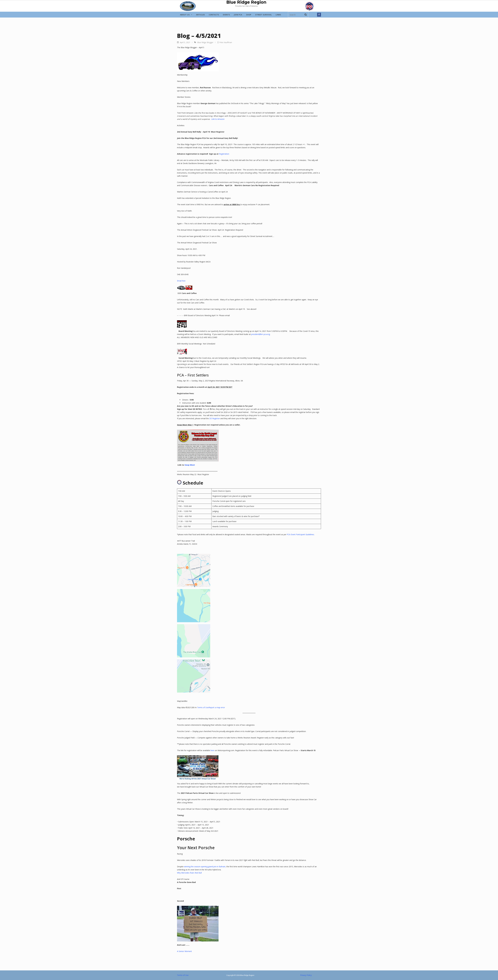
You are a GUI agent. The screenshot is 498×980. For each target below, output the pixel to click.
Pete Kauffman (225, 42)
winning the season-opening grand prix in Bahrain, (205, 866)
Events (226, 14)
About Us (185, 14)
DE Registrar (214, 418)
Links (278, 14)
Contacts (214, 14)
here (212, 750)
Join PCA (238, 14)
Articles (200, 14)
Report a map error (217, 707)
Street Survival (263, 14)
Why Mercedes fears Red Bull (189, 873)
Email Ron (181, 281)
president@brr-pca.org (260, 334)
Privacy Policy (306, 975)
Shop (248, 14)
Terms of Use (203, 707)
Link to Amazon (217, 119)
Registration (224, 154)
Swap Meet (190, 465)
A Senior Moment (184, 951)
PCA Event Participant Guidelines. (300, 534)
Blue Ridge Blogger (205, 42)
